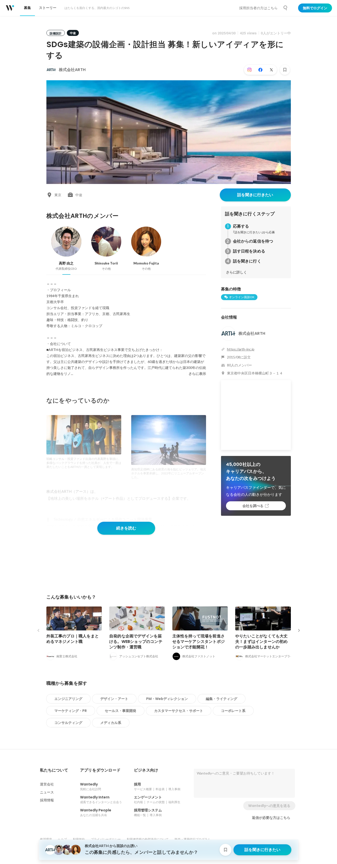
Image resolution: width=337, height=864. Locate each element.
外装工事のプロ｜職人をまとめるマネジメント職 (72, 638)
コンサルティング (68, 722)
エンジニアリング (68, 698)
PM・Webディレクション (167, 698)
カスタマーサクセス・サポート (178, 710)
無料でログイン (315, 7)
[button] (54, 770)
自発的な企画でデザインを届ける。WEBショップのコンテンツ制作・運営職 (135, 641)
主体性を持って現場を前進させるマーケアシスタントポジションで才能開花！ (198, 641)
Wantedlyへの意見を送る (269, 805)
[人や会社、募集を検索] (286, 8)
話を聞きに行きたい (255, 195)
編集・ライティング (221, 698)
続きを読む (126, 528)
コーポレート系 (233, 710)
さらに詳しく (236, 272)
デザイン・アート (114, 698)
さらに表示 (197, 373)
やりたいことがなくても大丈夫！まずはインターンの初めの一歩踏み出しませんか (261, 641)
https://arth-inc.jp (240, 349)
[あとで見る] (285, 70)
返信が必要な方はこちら (271, 817)
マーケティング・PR (70, 710)
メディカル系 (110, 722)
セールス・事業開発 (120, 710)
